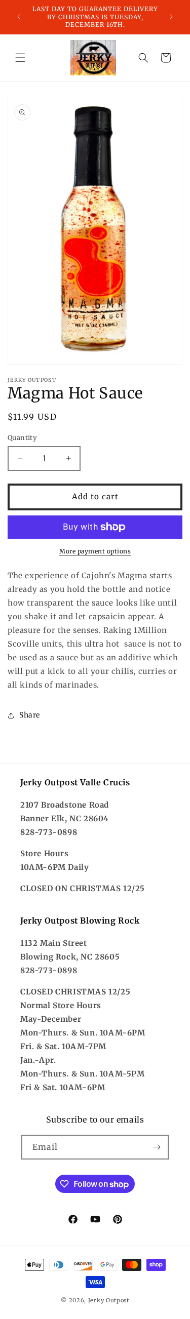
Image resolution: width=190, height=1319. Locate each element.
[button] (20, 58)
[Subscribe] (156, 1147)
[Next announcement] (171, 17)
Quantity (22, 437)
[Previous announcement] (19, 17)
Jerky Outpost (108, 1300)
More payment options (95, 551)
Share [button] (29, 715)
